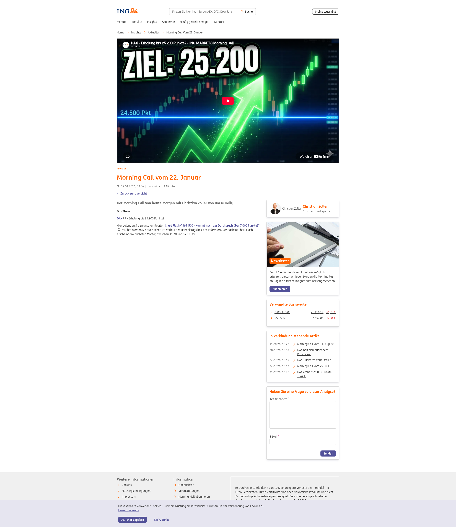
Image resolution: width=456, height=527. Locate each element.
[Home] (127, 11)
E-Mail (274, 436)
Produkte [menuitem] (136, 21)
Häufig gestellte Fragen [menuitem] (194, 21)
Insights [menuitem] (152, 21)
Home (121, 32)
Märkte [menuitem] (121, 21)
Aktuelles (154, 32)
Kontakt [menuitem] (219, 21)
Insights (136, 32)
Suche (249, 11)
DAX (119, 218)
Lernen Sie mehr (128, 510)
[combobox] (203, 11)
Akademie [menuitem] (168, 21)
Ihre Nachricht (279, 399)
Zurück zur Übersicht (133, 193)
